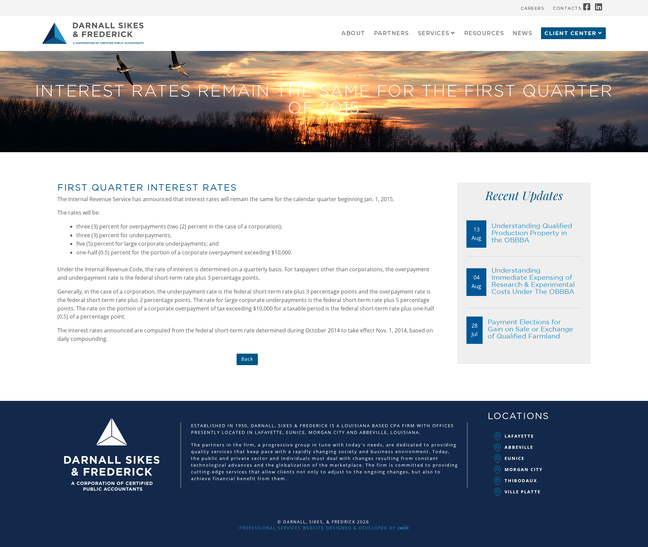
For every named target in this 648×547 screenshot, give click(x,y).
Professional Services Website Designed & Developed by (318, 528)
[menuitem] (532, 6)
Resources (484, 33)
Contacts (567, 8)
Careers (532, 8)
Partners (391, 33)
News (522, 33)
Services (434, 33)
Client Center (570, 33)
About (353, 33)
